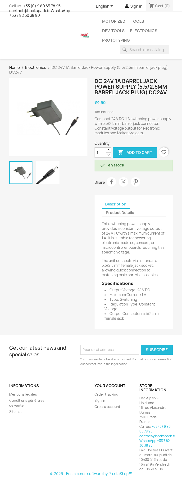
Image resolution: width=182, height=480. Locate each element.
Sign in (100, 400)
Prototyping (116, 40)
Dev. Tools (113, 30)
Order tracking (106, 394)
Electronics (143, 30)
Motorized (113, 21)
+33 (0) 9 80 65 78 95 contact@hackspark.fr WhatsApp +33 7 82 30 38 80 (39, 10)
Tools (137, 21)
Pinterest (135, 182)
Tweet (123, 182)
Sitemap (16, 411)
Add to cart (135, 152)
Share (111, 182)
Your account (110, 385)
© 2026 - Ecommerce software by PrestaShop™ (91, 473)
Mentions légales (23, 394)
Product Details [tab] (120, 212)
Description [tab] (115, 204)
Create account (107, 406)
